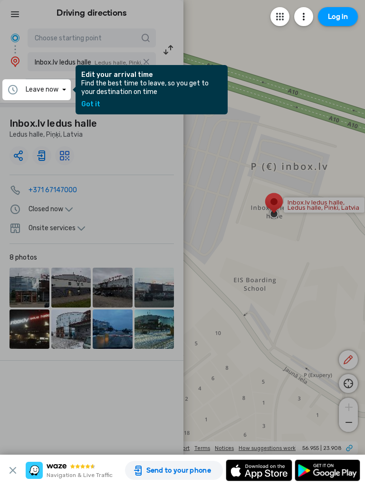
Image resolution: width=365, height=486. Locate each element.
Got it (90, 104)
